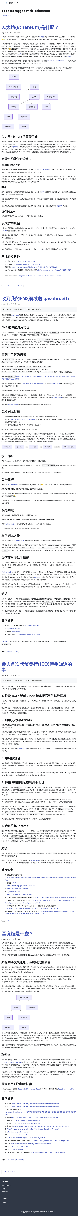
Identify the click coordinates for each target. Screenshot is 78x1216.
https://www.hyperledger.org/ (17, 1132)
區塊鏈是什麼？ (17, 933)
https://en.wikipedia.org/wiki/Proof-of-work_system (26, 1138)
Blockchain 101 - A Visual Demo (29, 1089)
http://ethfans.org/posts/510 (26, 261)
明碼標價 (15, 147)
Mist (63, 56)
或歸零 (59, 206)
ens (17, 651)
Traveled (5, 1192)
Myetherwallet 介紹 (14, 628)
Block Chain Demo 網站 (66, 1089)
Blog (3, 1189)
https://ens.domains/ (32, 625)
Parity (69, 56)
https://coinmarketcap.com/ (12, 1062)
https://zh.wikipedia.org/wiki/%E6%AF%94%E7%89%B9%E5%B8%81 (36, 1103)
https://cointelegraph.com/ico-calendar (21, 886)
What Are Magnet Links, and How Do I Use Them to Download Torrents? (33, 1129)
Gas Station (38, 577)
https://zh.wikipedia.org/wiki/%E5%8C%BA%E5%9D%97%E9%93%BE (35, 1117)
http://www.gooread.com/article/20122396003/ (54, 270)
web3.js (19, 54)
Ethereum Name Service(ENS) (57, 61)
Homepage (6, 1185)
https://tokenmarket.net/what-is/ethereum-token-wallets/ (55, 897)
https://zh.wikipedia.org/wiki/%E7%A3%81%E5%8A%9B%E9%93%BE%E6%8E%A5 (41, 1126)
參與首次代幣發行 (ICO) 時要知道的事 (22, 419)
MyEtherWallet (55, 383)
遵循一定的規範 (43, 170)
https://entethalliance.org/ (17, 1135)
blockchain (19, 286)
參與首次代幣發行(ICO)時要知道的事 (37, 667)
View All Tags (6, 15)
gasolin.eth (15, 315)
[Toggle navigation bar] (3, 2)
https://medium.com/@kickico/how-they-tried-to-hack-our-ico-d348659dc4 (31, 908)
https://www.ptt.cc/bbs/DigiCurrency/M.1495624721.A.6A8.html (34, 267)
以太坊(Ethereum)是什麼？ (30, 27)
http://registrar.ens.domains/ (33, 383)
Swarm (39, 249)
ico (17, 921)
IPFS (44, 249)
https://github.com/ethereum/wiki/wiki (26, 264)
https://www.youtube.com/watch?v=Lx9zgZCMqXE (52, 1141)
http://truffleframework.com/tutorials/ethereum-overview (40, 276)
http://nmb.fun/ (17, 631)
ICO (42, 192)
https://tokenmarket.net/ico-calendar (20, 894)
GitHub (4, 1203)
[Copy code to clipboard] (74, 309)
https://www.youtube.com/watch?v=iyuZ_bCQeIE (48, 1152)
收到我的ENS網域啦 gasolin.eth (35, 298)
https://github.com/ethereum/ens (28, 634)
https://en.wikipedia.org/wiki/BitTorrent (28, 1123)
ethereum (10, 286)
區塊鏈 (41, 37)
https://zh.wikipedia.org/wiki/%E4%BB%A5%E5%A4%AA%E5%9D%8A (36, 1106)
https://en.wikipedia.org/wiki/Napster (26, 1120)
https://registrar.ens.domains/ (17, 889)
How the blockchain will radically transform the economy (31, 1144)
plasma (4, 231)
